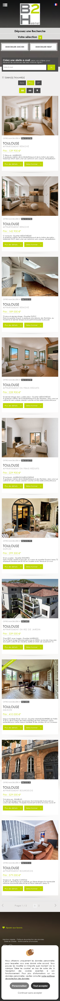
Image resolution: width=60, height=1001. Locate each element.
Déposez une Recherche (30, 31)
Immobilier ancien (14, 47)
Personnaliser (19, 985)
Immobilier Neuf (43, 47)
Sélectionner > (33, 164)
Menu (5, 4)
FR (55, 5)
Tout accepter (40, 985)
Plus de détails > (13, 164)
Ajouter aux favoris (14, 928)
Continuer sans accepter (30, 992)
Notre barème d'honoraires (28, 941)
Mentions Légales (9, 939)
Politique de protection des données (30, 939)
